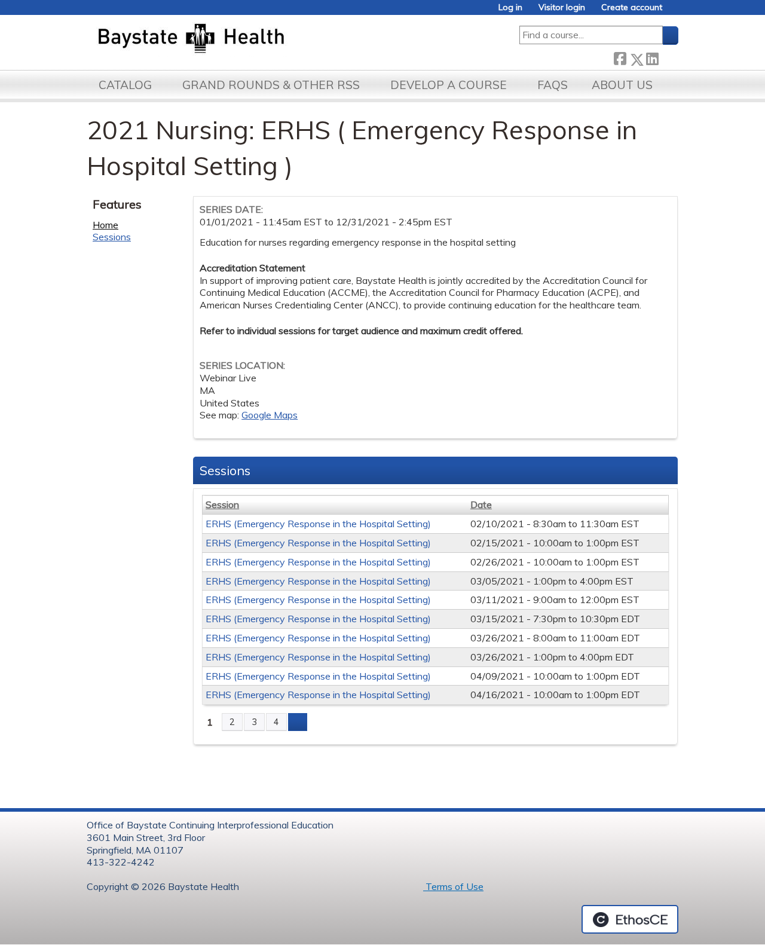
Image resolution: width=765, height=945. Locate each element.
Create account (631, 7)
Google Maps (269, 415)
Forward (668, 57)
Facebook (620, 57)
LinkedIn (652, 57)
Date (481, 504)
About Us (622, 85)
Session (222, 504)
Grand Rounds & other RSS (271, 85)
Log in (510, 7)
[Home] (247, 39)
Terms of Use (453, 886)
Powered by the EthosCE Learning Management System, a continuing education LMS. (630, 919)
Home (105, 225)
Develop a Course (448, 85)
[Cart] (674, 11)
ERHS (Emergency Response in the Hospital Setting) (318, 524)
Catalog (125, 85)
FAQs (552, 85)
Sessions (112, 237)
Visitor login (561, 7)
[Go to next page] (297, 722)
